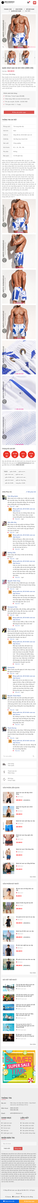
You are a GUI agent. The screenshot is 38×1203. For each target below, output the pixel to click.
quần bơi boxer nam (22, 1163)
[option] (19, 31)
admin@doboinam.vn (24, 463)
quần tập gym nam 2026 (26, 1157)
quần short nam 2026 (17, 1159)
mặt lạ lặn (15, 1172)
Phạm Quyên (12, 629)
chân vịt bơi (31, 1174)
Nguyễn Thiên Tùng (14, 581)
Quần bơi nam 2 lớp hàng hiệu (25, 849)
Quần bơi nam (16, 11)
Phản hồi (12, 506)
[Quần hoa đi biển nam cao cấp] (8, 936)
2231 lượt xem (21, 1038)
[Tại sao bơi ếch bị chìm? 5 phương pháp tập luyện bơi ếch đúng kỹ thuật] (8, 1027)
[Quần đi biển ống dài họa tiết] (8, 908)
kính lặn (10, 1172)
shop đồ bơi (17, 1168)
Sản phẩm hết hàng (28, 1130)
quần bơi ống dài (28, 1166)
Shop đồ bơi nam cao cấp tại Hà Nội (15, 1190)
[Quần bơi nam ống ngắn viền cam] (8, 840)
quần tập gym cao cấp (23, 1179)
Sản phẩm (18, 9)
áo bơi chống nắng (18, 1166)
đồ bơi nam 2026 (22, 1153)
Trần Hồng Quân (13, 496)
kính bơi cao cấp (18, 1178)
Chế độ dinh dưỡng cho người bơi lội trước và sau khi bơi (25, 995)
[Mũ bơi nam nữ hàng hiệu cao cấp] (8, 893)
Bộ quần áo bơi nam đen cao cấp (25, 959)
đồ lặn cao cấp (17, 1174)
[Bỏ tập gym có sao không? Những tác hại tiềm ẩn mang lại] (8, 1037)
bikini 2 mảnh (26, 1176)
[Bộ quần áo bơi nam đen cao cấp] (8, 964)
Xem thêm (33, 877)
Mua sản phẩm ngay (19, 112)
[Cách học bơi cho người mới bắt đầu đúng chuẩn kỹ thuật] (8, 1007)
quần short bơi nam (20, 1165)
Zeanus (8, 1196)
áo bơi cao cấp (10, 1178)
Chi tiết (22, 96)
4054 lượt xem (21, 989)
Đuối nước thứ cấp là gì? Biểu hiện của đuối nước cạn (24, 1014)
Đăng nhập (18, 1148)
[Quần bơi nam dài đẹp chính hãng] (8, 797)
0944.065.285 (14, 1110)
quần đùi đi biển (9, 483)
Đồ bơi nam (30, 9)
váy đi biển (11, 1176)
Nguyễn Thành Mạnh (14, 695)
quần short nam (9, 474)
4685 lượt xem (21, 1009)
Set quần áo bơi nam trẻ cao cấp (25, 917)
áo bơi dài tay (9, 1166)
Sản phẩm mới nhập (28, 1123)
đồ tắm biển (10, 1168)
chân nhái (24, 1174)
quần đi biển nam (9, 477)
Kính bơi (5, 1130)
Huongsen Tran (12, 607)
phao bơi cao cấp (12, 1179)
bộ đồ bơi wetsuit (29, 1172)
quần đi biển (13, 471)
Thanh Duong (12, 728)
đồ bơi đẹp (32, 1168)
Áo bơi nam (6, 1128)
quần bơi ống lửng (21, 480)
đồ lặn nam (21, 1172)
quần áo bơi (29, 1165)
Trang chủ (8, 9)
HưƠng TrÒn (12, 552)
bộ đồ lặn (11, 1174)
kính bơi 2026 (19, 1161)
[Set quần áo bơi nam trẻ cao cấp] (8, 922)
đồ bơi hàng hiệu (14, 1170)
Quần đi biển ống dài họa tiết (24, 903)
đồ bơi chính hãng (23, 1170)
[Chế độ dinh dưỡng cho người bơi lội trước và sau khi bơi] (8, 997)
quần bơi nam (19, 474)
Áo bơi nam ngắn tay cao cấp (24, 945)
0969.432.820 (20, 465)
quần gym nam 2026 (14, 1157)
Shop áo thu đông (27, 1196)
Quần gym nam (7, 1133)
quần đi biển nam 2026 (26, 1155)
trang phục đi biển (20, 483)
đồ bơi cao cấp (5, 1170)
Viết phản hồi (31, 492)
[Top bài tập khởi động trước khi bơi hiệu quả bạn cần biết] (8, 987)
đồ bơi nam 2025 (31, 1153)
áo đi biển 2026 (11, 1161)
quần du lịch (22, 471)
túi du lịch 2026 (27, 1159)
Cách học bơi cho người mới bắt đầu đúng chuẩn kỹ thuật (25, 1005)
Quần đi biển (7, 1125)
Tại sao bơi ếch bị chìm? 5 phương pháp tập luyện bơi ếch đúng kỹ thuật (25, 1026)
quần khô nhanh (9, 480)
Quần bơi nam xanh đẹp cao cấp (25, 821)
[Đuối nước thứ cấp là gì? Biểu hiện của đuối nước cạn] (8, 1017)
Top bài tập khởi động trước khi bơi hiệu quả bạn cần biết (25, 985)
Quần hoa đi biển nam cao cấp (25, 931)
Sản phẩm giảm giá (28, 1128)
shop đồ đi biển (24, 1168)
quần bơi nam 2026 (15, 1155)
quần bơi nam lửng (9, 1165)
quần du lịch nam (21, 477)
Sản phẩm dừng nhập (28, 1133)
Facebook (16, 1196)
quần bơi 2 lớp (12, 1163)
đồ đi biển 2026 (5, 1155)
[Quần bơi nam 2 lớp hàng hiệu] (8, 854)
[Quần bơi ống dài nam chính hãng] (8, 811)
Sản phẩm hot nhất (28, 1125)
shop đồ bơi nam (12, 1153)
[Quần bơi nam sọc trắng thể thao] (8, 868)
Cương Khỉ (11, 667)
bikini (7, 1176)
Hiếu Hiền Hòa (12, 522)
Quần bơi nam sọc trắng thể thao (25, 863)
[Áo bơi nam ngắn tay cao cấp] (8, 950)
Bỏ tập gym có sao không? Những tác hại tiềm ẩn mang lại (25, 1035)
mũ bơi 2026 (27, 1161)
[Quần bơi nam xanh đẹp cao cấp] (8, 826)
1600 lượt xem (21, 1018)
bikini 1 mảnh (18, 1176)
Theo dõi (7, 1148)
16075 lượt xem (22, 999)
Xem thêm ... (12, 1181)
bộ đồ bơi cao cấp (28, 1178)
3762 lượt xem (21, 1030)
